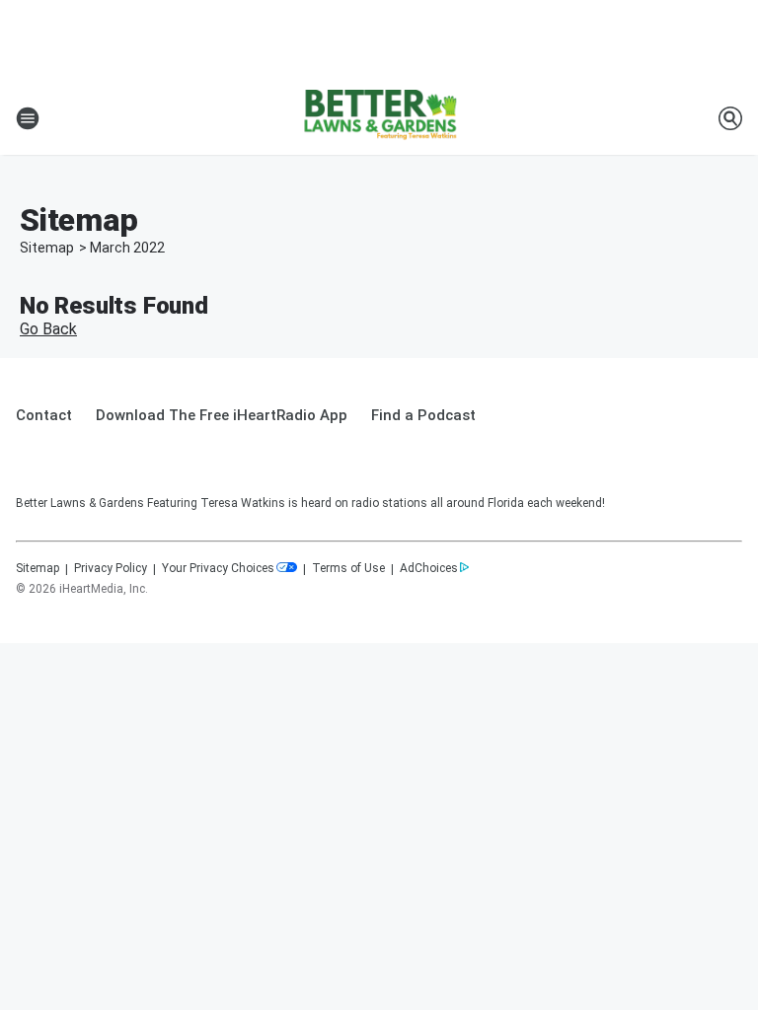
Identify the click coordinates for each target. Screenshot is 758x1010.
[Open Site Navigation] (27, 118)
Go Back (48, 329)
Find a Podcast (423, 415)
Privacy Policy (110, 568)
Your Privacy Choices (218, 568)
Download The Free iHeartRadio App (221, 415)
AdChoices (429, 568)
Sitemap (47, 247)
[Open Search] (730, 118)
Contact (44, 415)
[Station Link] (379, 118)
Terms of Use (348, 568)
